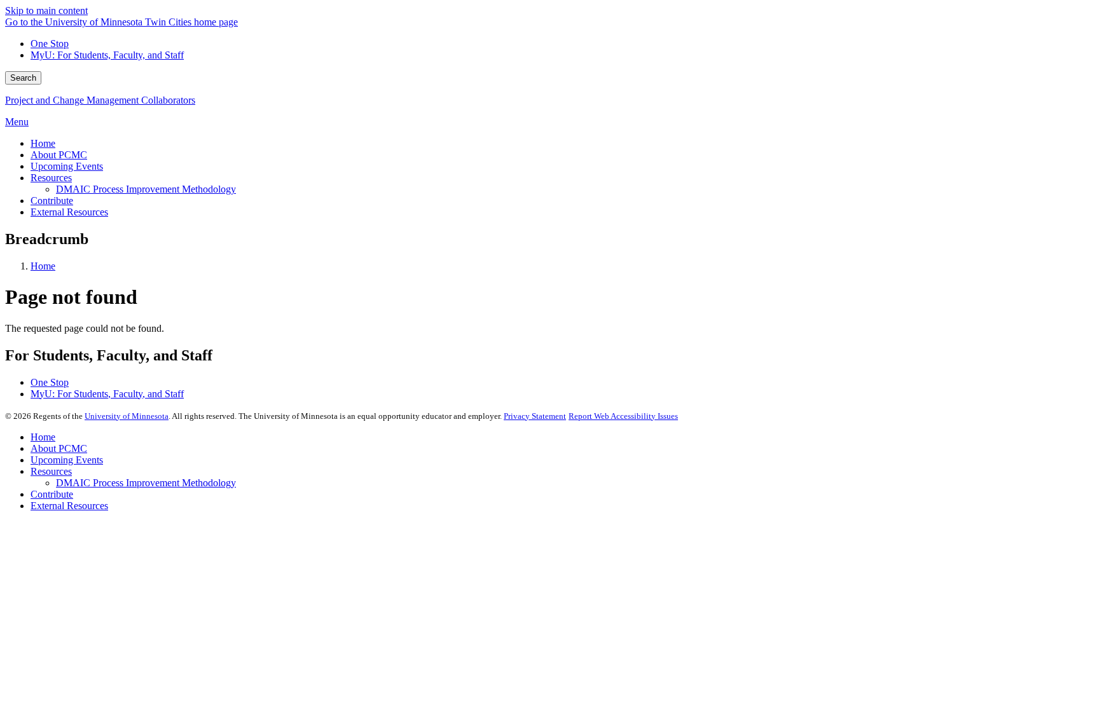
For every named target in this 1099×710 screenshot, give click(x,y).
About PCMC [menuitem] (59, 154)
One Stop (50, 43)
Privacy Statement (535, 416)
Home (43, 266)
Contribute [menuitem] (52, 200)
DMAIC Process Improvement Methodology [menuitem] (146, 189)
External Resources (69, 505)
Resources (51, 471)
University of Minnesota (127, 416)
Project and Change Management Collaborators (100, 100)
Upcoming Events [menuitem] (67, 166)
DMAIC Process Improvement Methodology (146, 482)
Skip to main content (46, 10)
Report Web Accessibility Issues (623, 416)
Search (23, 78)
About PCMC (59, 448)
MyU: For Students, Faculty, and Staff (107, 55)
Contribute (52, 494)
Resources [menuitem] (51, 177)
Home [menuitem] (43, 143)
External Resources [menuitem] (69, 212)
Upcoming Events (67, 459)
